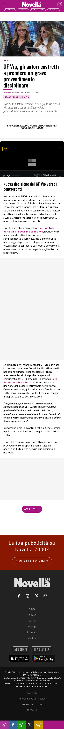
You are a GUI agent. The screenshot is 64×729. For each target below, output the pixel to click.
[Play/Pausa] (4, 176)
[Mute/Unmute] (9, 176)
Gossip (32, 626)
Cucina (32, 638)
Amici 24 (23, 10)
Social (32, 620)
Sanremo (10, 10)
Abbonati (53, 10)
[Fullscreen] (60, 176)
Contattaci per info (32, 561)
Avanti (31, 509)
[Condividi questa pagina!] (38, 725)
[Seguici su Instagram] (4, 725)
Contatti (32, 693)
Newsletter (38, 10)
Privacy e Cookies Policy (31, 699)
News (6, 60)
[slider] (16, 175)
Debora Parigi (11, 92)
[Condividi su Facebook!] (13, 725)
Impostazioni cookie (32, 704)
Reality (32, 614)
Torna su (32, 710)
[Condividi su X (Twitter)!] (30, 725)
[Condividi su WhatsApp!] (21, 725)
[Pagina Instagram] (59, 4)
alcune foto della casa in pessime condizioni (28, 229)
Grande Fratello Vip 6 (16, 97)
